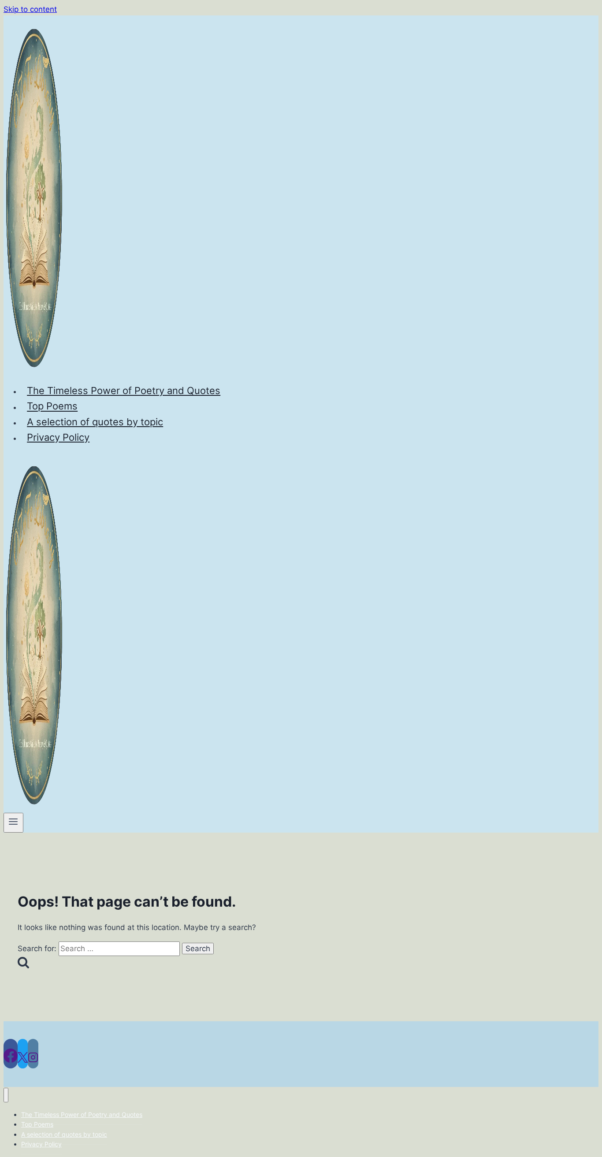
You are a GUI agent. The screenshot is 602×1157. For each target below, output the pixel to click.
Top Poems (52, 406)
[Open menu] (13, 822)
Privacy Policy (58, 437)
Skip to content (30, 9)
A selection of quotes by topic (95, 422)
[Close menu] (6, 1095)
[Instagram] (33, 1053)
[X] (23, 1053)
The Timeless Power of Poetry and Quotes (123, 390)
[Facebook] (11, 1053)
